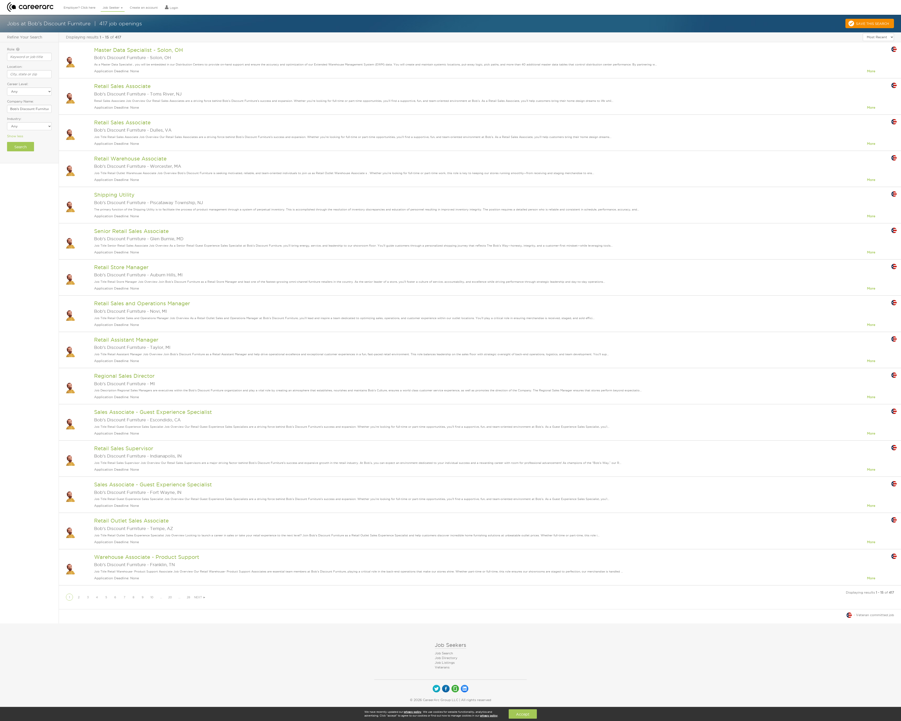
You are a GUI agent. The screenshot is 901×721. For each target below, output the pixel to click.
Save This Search (872, 24)
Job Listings (445, 662)
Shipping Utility (114, 195)
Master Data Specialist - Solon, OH (138, 50)
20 (170, 597)
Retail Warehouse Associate (130, 158)
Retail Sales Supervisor (123, 448)
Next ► (200, 597)
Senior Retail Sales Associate (131, 231)
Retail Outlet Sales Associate (131, 520)
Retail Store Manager (121, 267)
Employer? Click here (79, 7)
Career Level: (17, 84)
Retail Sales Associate (122, 86)
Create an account (144, 7)
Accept (522, 714)
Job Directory (446, 658)
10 (151, 597)
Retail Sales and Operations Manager (142, 303)
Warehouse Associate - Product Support (146, 557)
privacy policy (412, 711)
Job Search (444, 653)
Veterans (442, 667)
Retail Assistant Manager (126, 340)
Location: (15, 67)
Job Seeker (111, 7)
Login (173, 7)
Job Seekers (450, 645)
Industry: (14, 119)
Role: (11, 49)
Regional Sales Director (124, 376)
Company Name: (20, 101)
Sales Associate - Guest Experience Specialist (153, 412)
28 (188, 597)
